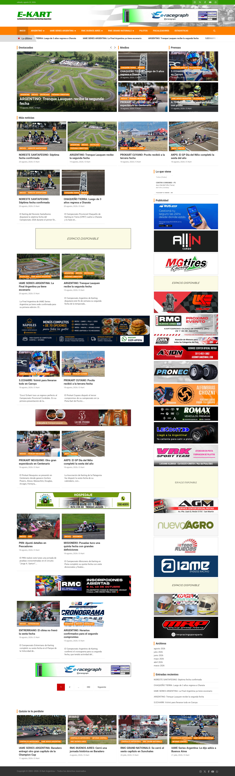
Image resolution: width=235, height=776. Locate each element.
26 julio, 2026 (126, 755)
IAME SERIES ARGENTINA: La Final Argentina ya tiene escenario (65, 38)
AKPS (174, 148)
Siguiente (102, 687)
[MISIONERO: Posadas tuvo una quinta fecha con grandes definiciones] (83, 526)
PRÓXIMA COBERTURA (79, 148)
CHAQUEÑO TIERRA (128, 68)
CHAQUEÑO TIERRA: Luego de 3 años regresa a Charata (142, 73)
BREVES (35, 95)
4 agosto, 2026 (76, 755)
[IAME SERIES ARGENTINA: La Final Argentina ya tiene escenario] (38, 267)
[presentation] (111, 47)
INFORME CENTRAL (99, 738)
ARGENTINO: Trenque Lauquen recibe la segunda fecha (126, 38)
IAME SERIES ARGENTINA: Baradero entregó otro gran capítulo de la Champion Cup (40, 751)
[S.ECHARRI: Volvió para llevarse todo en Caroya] (38, 364)
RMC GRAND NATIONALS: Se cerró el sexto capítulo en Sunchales (142, 749)
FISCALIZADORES (161, 31)
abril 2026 (158, 662)
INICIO (22, 31)
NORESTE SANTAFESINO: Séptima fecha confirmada (39, 156)
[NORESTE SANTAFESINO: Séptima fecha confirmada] (38, 183)
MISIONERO (77, 537)
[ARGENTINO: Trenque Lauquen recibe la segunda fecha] (83, 267)
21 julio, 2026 (177, 755)
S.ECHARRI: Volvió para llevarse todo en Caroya (180, 38)
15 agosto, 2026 (26, 108)
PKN (29, 537)
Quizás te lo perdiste (31, 711)
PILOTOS (143, 31)
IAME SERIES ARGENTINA (62, 31)
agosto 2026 (159, 648)
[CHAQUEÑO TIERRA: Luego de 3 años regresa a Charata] (83, 183)
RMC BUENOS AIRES (90, 31)
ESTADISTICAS (181, 31)
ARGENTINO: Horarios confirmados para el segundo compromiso (81, 634)
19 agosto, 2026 (76, 162)
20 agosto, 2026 (127, 77)
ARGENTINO (36, 31)
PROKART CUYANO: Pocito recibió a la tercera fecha (79, 382)
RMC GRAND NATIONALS (120, 31)
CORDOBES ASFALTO (179, 68)
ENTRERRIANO (33, 624)
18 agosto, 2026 (127, 108)
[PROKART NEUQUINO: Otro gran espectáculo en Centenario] (38, 444)
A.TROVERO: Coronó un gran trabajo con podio (192, 104)
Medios (124, 47)
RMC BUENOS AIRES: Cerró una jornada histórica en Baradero (88, 749)
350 (88, 687)
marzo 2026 (159, 665)
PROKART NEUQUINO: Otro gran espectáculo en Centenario (139, 104)
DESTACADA (44, 95)
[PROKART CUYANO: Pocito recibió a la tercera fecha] (83, 364)
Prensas (176, 47)
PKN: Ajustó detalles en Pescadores (32, 544)
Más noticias (26, 117)
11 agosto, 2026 (178, 108)
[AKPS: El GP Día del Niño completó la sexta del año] (83, 444)
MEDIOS (141, 68)
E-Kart (37, 108)
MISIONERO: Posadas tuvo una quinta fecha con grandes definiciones (82, 546)
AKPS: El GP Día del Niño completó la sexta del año (79, 462)
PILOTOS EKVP (195, 68)
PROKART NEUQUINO (137, 99)
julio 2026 (158, 652)
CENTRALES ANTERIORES (29, 742)
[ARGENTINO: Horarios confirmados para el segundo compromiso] (83, 614)
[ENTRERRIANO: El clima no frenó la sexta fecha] (38, 614)
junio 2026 (158, 655)
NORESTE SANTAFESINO (37, 148)
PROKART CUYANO (136, 148)
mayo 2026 (159, 659)
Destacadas (26, 47)
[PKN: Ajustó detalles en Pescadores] (38, 526)
